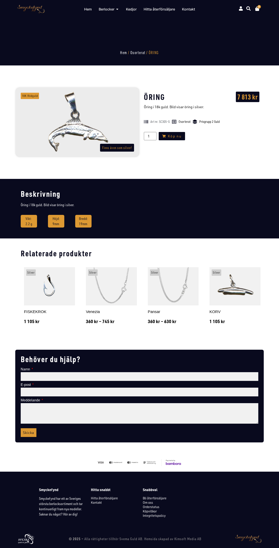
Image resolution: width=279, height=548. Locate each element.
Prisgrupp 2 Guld (209, 122)
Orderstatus (151, 507)
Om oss (148, 502)
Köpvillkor (150, 511)
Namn (26, 369)
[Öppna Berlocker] (117, 9)
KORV (215, 312)
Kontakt (96, 502)
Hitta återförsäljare (104, 498)
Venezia (93, 312)
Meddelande (31, 400)
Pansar (154, 312)
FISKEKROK (35, 312)
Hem (123, 52)
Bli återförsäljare (155, 498)
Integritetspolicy (154, 515)
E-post (26, 385)
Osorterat (137, 52)
